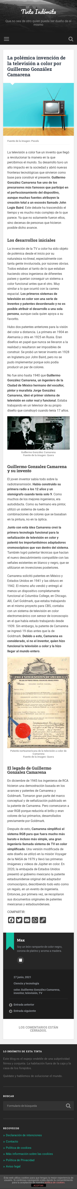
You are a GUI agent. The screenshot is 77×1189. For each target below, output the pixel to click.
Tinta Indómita (38, 11)
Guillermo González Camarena (40, 989)
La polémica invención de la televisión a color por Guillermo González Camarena (36, 66)
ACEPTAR (38, 1185)
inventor (19, 993)
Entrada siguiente (25, 1010)
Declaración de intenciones (24, 1135)
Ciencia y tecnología (26, 983)
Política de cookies (18, 1148)
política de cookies (55, 1182)
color (17, 989)
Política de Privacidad (20, 1160)
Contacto (12, 1141)
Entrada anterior (24, 1004)
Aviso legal (13, 1166)
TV (40, 993)
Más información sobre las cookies (29, 1154)
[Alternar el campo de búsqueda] (71, 39)
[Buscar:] (38, 1106)
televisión (31, 993)
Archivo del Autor (20, 960)
